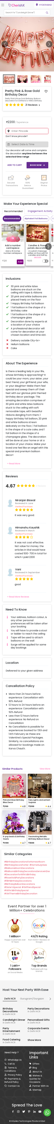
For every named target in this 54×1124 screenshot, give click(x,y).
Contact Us (14, 1085)
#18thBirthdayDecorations (18, 880)
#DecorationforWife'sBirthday (20, 874)
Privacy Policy (15, 1074)
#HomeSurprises (38, 864)
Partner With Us (41, 1085)
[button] (24, 13)
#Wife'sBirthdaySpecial (16, 890)
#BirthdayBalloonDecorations (19, 884)
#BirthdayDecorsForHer (16, 864)
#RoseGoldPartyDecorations (19, 877)
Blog (35, 1067)
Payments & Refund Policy (12, 1080)
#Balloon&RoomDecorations (19, 868)
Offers (36, 1063)
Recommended (12, 218)
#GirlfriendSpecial (31, 887)
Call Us (11, 1063)
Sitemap (37, 1089)
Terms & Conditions (10, 1069)
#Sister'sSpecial (12, 887)
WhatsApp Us (15, 1059)
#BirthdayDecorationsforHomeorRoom (24, 861)
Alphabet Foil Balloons (36, 218)
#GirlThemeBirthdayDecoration (20, 893)
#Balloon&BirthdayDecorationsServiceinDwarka (27, 871)
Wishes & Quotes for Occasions (35, 1078)
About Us (37, 1071)
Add (20, 261)
